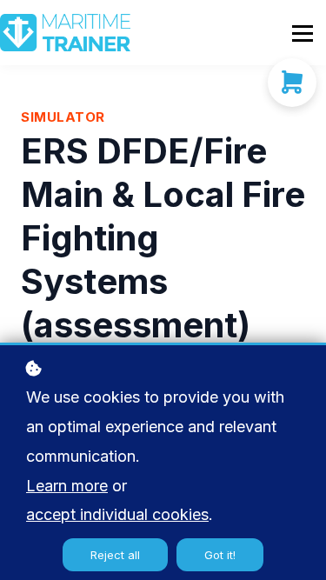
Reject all (115, 555)
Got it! (220, 555)
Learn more (67, 486)
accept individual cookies (117, 514)
